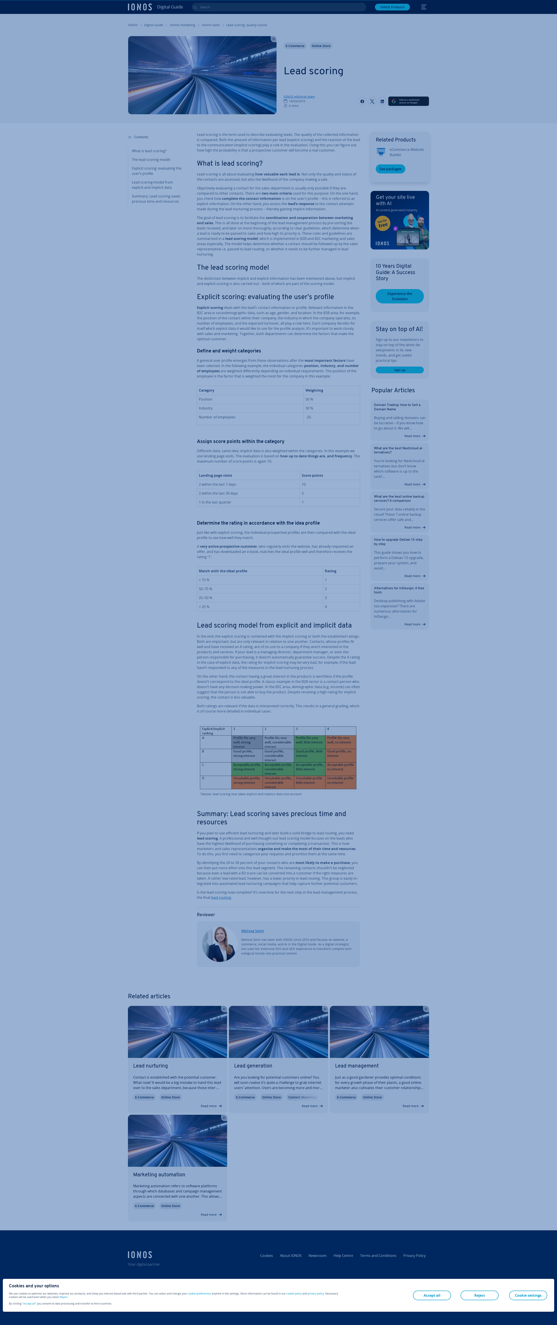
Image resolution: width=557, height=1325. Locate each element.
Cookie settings (528, 1295)
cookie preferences (199, 1293)
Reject (63, 1297)
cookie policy (294, 1293)
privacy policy (316, 1293)
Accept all (29, 1303)
